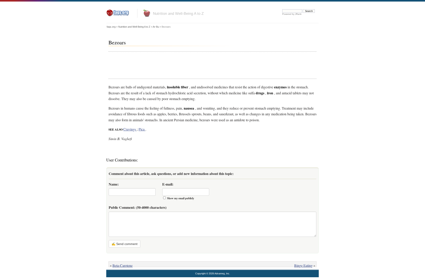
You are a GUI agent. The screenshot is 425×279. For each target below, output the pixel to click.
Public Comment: (137, 207)
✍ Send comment (124, 244)
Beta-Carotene (122, 265)
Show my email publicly (180, 198)
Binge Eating (303, 265)
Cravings (130, 129)
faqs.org (111, 26)
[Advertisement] (189, 65)
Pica (142, 129)
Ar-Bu (156, 26)
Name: (114, 184)
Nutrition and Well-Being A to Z (178, 13)
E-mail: (167, 184)
